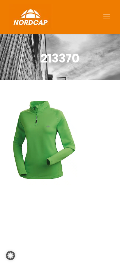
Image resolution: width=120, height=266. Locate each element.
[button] (10, 255)
